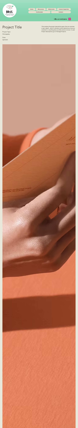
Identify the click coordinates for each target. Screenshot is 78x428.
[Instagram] (69, 19)
